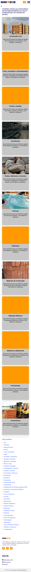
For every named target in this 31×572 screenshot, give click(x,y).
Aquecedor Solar (8, 447)
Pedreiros (6, 513)
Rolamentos (7, 522)
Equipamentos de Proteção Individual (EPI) (15, 487)
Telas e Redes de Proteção (11, 524)
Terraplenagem (8, 529)
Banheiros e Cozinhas (10, 461)
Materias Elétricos (9, 506)
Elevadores (7, 477)
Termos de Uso (14, 570)
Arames (6, 449)
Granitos (6, 496)
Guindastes (7, 499)
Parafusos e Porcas (9, 510)
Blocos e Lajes (8, 463)
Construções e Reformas (10, 473)
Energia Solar (7, 484)
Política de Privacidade (22, 570)
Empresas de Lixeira (9, 482)
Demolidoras (7, 475)
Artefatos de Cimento (9, 459)
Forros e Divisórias (9, 494)
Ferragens (7, 491)
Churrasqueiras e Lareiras (11, 468)
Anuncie (6, 564)
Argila (5, 454)
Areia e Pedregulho (9, 452)
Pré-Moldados (8, 520)
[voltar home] (2, 6)
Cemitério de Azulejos (10, 466)
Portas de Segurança (9, 517)
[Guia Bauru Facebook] (4, 548)
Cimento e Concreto (9, 470)
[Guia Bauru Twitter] (8, 548)
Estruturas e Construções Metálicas (13, 489)
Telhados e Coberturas (10, 527)
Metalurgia (7, 508)
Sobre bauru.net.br (8, 559)
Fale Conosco (7, 562)
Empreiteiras (7, 480)
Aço (5, 442)
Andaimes (6, 445)
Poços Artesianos (8, 515)
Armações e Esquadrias (10, 456)
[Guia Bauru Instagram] (12, 548)
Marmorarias (7, 501)
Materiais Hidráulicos (9, 503)
